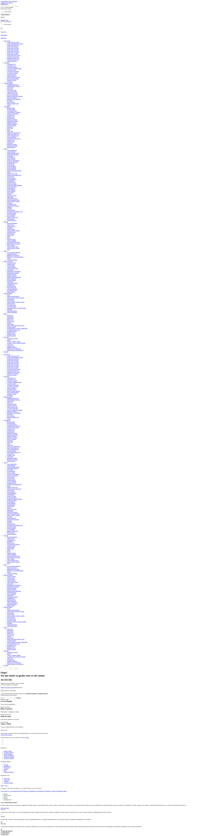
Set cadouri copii (11, 305)
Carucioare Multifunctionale (14, 68)
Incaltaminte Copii (11, 331)
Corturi (9, 105)
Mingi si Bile (10, 235)
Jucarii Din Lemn (11, 204)
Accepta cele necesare (6, 831)
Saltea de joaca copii (12, 93)
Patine (8, 130)
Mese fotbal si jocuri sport (13, 243)
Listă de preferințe (8, 783)
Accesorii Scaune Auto (13, 57)
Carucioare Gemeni (12, 67)
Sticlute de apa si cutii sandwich (15, 350)
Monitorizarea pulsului (13, 273)
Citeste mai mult (5, 808)
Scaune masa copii (12, 254)
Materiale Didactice (12, 347)
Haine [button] (5, 314)
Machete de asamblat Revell (14, 170)
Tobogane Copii (11, 226)
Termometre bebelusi (12, 283)
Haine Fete (10, 315)
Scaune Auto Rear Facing (13, 55)
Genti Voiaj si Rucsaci (12, 134)
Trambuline (10, 227)
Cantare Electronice (12, 312)
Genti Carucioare (11, 74)
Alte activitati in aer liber (13, 248)
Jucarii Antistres (11, 210)
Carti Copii (10, 344)
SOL (6, 785)
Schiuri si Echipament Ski (13, 133)
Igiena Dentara (11, 292)
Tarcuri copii (10, 87)
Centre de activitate (12, 92)
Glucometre (10, 270)
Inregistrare (3, 38)
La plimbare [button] (7, 106)
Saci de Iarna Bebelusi (13, 78)
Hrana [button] (5, 251)
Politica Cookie (8, 751)
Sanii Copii (10, 131)
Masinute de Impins (12, 124)
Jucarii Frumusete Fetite (13, 200)
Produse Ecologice (12, 276)
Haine (5, 627)
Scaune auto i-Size (12, 61)
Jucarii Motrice (11, 188)
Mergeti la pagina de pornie (8, 687)
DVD (8, 295)
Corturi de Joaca (11, 232)
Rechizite (6, 651)
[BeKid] (4, 4)
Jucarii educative (11, 166)
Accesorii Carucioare (12, 73)
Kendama (9, 208)
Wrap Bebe (10, 143)
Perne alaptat (10, 299)
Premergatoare (10, 118)
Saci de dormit (10, 102)
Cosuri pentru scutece (12, 268)
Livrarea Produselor (9, 755)
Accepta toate (4, 834)
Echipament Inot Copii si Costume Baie (17, 328)
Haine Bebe (10, 318)
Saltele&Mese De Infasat (13, 86)
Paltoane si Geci (11, 334)
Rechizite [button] (6, 337)
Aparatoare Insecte (12, 76)
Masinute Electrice (12, 122)
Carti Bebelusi (10, 181)
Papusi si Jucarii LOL (12, 217)
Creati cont (6, 780)
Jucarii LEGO (10, 176)
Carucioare (6, 376)
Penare (9, 340)
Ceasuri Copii (10, 140)
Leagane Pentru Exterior (13, 230)
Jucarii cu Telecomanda (13, 160)
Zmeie (8, 236)
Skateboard (10, 127)
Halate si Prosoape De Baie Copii (15, 325)
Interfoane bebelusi (12, 97)
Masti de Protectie (11, 287)
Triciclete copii (11, 115)
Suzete (9, 258)
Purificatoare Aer (11, 286)
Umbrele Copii (11, 141)
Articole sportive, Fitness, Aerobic (16, 302)
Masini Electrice (11, 147)
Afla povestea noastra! (6, 735)
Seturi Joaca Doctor (12, 198)
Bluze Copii (10, 319)
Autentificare (4, 2)
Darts (8, 249)
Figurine (9, 194)
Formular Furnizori (9, 772)
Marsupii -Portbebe (12, 144)
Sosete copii (10, 324)
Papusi (9, 172)
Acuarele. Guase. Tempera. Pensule (16, 343)
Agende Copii (10, 346)
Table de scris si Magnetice (14, 349)
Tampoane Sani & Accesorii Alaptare (16, 308)
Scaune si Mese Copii (12, 246)
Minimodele (10, 197)
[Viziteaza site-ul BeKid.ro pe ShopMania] (32, 791)
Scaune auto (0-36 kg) (12, 46)
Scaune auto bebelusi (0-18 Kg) (15, 43)
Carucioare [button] (6, 62)
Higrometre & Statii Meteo (14, 271)
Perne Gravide (10, 300)
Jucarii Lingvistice (11, 187)
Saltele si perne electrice (13, 296)
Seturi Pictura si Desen (13, 206)
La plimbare (7, 420)
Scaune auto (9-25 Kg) (13, 49)
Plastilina (9, 207)
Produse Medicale (11, 279)
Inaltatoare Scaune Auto (13, 58)
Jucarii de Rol (10, 163)
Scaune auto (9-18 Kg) (13, 48)
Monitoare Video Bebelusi (14, 99)
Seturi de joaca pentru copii (14, 175)
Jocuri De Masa (11, 191)
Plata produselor (8, 754)
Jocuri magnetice (11, 214)
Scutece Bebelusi (11, 280)
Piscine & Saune (11, 239)
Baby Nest (10, 89)
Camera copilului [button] (8, 83)
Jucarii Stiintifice (11, 189)
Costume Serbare (11, 327)
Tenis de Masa (10, 245)
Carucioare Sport (11, 70)
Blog (27, 737)
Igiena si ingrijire (8, 575)
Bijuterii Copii (10, 219)
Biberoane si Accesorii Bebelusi (15, 257)
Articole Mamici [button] (8, 293)
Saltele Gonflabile (11, 241)
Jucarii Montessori (11, 220)
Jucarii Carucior (11, 159)
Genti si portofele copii (13, 135)
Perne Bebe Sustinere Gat (13, 138)
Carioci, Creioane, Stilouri (13, 341)
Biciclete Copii (11, 108)
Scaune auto (7, 354)
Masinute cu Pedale (12, 119)
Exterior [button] (6, 222)
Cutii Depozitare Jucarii (13, 153)
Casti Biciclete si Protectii (13, 112)
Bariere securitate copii (13, 103)
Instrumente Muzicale (12, 154)
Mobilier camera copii (12, 84)
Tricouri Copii (10, 321)
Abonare (18, 698)
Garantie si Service (9, 752)
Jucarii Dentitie (11, 216)
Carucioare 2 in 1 (11, 64)
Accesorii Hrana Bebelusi (13, 252)
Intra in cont (7, 778)
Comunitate (14, 1)
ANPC (2, 785)
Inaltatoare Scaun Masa (13, 255)
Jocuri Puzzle (10, 192)
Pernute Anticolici (11, 274)
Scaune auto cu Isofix (12, 54)
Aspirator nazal (11, 265)
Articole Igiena (11, 264)
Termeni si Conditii (9, 758)
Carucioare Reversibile (13, 71)
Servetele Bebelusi (12, 290)
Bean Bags (10, 100)
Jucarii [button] (5, 149)
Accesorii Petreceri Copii (13, 330)
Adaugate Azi (7, 766)
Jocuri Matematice (11, 179)
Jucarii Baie (10, 156)
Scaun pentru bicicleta (12, 114)
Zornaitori (9, 203)
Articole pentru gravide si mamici (15, 297)
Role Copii (10, 128)
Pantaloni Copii (11, 333)
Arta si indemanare (12, 150)
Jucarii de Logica (11, 182)
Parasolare (9, 81)
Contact (3, 1)
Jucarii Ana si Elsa (11, 195)
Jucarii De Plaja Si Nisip (13, 242)
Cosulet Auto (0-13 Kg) (13, 42)
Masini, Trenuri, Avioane (13, 201)
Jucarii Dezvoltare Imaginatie (14, 185)
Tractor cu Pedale (11, 125)
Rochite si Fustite (11, 335)
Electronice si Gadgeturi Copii (15, 211)
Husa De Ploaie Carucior (13, 77)
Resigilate (9, 309)
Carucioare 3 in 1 (11, 65)
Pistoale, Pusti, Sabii (12, 173)
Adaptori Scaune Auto (13, 60)
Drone (8, 238)
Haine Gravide (11, 303)
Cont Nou (10, 2)
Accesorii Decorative (12, 95)
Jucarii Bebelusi (11, 157)
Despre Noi (8, 1)
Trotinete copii (10, 116)
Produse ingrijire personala (14, 277)
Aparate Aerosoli (11, 262)
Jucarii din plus (11, 165)
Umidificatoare (11, 284)
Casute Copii (10, 224)
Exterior (6, 535)
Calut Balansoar (11, 151)
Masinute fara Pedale (12, 121)
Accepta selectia (5, 832)
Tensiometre (10, 281)
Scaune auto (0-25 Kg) (13, 45)
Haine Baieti (10, 316)
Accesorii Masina (11, 137)
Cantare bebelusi (11, 267)
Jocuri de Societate (12, 184)
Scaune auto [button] (7, 41)
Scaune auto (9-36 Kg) (13, 51)
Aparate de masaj (11, 306)
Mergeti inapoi (18, 687)
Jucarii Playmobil (11, 213)
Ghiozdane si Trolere (12, 338)
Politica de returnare (9, 757)
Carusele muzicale (11, 90)
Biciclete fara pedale (12, 146)
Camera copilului (8, 397)
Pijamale (9, 322)
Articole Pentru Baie (12, 289)
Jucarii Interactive (11, 169)
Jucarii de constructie (12, 162)
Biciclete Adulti (11, 109)
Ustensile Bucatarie (12, 311)
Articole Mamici (8, 607)
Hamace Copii (10, 229)
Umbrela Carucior (11, 80)
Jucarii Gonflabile (11, 168)
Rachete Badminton (12, 223)
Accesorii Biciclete (12, 111)
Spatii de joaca (11, 233)
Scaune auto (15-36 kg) (13, 52)
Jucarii (5, 462)
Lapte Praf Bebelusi (12, 260)
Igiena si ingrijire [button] (8, 261)
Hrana (5, 564)
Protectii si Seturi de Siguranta (14, 96)
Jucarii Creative (11, 178)
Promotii (6, 352)
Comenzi (6, 781)
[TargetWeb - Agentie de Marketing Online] (55, 791)
